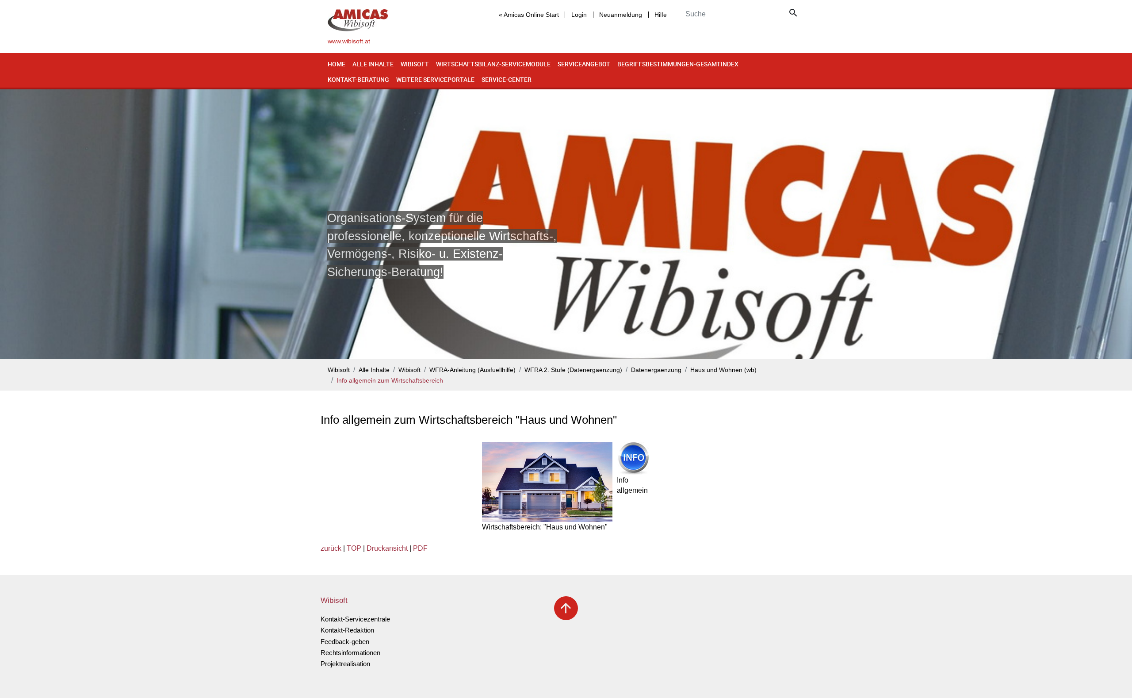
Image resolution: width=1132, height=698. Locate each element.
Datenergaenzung (656, 370)
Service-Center (507, 79)
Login (579, 15)
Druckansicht (387, 548)
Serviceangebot (584, 64)
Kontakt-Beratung (358, 79)
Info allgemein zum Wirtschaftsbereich (390, 380)
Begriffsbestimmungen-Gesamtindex (677, 64)
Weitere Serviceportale (435, 79)
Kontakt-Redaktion (347, 630)
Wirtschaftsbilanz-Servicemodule (493, 64)
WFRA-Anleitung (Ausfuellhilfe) (472, 370)
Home (336, 64)
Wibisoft (415, 64)
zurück (331, 548)
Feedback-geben (345, 641)
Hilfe (660, 15)
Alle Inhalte (373, 64)
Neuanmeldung (620, 15)
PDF (420, 548)
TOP (354, 548)
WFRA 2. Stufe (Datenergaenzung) (573, 370)
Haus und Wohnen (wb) (723, 370)
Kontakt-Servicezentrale (355, 619)
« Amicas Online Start (529, 15)
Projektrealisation (345, 663)
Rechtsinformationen (350, 652)
